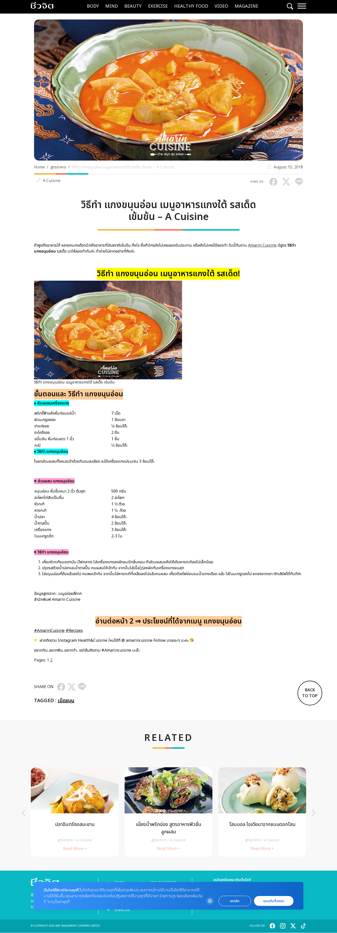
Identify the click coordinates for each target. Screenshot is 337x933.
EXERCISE (158, 6)
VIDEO (221, 6)
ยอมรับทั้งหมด (273, 901)
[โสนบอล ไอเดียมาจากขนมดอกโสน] (262, 811)
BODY (93, 6)
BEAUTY (133, 6)
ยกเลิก (234, 901)
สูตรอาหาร (58, 167)
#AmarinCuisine (49, 631)
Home (39, 167)
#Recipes (74, 631)
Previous (23, 813)
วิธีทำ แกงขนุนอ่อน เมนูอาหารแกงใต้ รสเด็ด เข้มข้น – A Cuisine (123, 167)
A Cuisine (51, 181)
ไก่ (141, 568)
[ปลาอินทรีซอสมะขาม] (75, 811)
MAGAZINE (246, 6)
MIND (111, 6)
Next (313, 813)
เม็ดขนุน (66, 700)
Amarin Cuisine (262, 245)
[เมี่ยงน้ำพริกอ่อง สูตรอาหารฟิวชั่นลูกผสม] (168, 811)
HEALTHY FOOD (191, 6)
